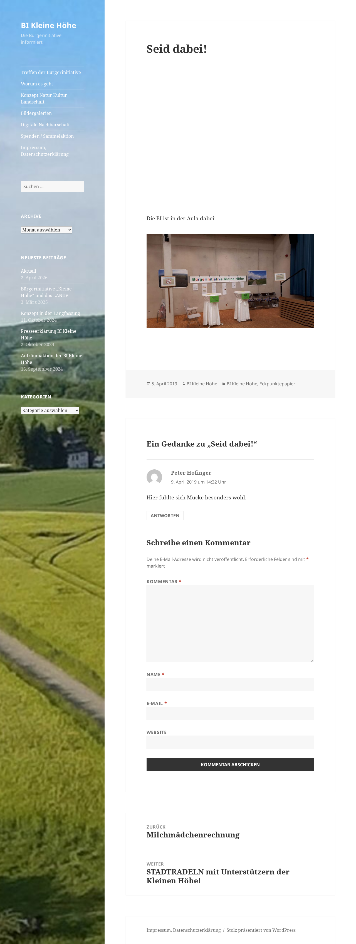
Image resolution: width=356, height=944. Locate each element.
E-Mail (157, 703)
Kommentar (164, 581)
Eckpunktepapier (277, 384)
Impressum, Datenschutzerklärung (45, 150)
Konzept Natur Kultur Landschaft (44, 98)
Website (157, 732)
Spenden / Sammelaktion (47, 136)
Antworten (165, 515)
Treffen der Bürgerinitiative (51, 72)
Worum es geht (37, 84)
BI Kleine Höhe (48, 25)
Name (156, 674)
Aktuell (28, 271)
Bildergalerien (36, 113)
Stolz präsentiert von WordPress (261, 930)
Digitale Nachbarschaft (45, 125)
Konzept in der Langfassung (50, 313)
